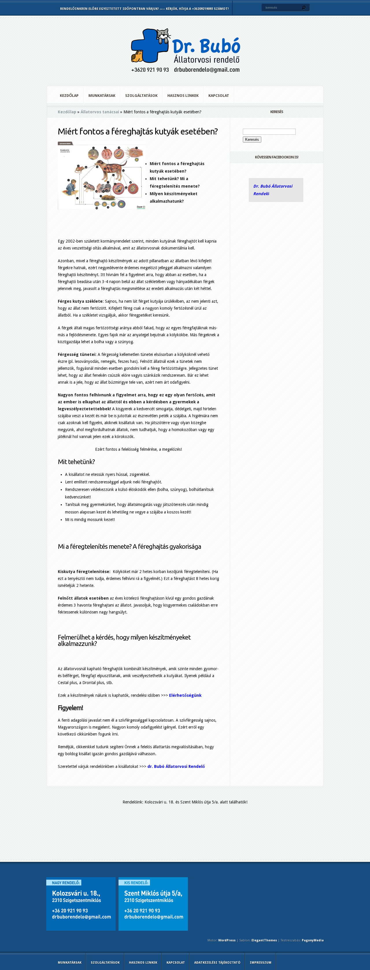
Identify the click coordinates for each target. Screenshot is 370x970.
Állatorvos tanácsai (100, 112)
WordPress (227, 940)
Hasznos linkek (183, 95)
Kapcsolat (218, 95)
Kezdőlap (69, 95)
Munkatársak (101, 95)
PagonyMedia (313, 940)
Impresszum (260, 963)
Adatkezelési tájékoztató (217, 963)
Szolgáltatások (141, 95)
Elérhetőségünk (185, 695)
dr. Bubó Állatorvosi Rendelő (176, 766)
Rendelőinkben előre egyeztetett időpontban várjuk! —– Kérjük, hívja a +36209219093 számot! (144, 9)
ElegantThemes (264, 940)
